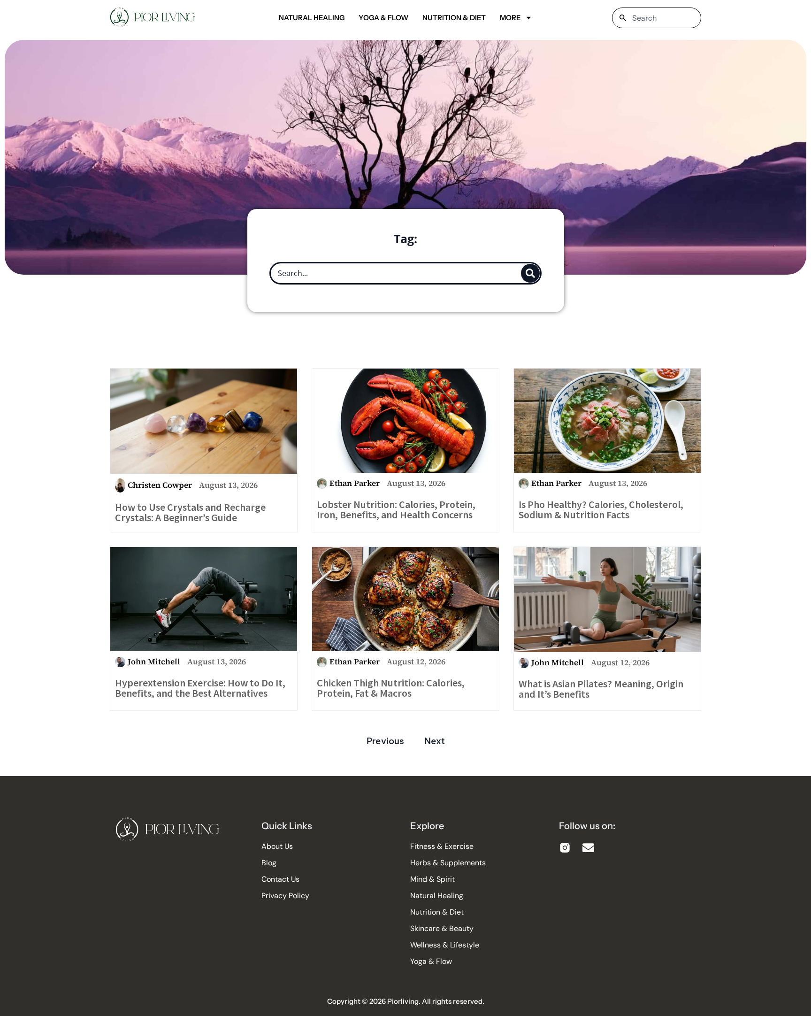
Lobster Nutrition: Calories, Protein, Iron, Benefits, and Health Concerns (396, 509)
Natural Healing (311, 17)
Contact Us (280, 879)
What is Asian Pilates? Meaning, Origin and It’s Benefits (601, 688)
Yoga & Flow (383, 17)
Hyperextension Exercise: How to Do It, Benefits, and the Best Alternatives (200, 688)
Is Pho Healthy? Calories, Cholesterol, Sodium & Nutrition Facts (601, 509)
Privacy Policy (285, 896)
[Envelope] (588, 848)
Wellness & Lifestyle (444, 945)
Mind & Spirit (432, 879)
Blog (268, 863)
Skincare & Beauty (442, 928)
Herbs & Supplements (448, 863)
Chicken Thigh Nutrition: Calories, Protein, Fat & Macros (391, 688)
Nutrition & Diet (454, 17)
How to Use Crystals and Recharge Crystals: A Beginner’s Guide (190, 512)
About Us (277, 846)
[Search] (530, 273)
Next (434, 741)
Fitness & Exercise (442, 846)
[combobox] (656, 18)
